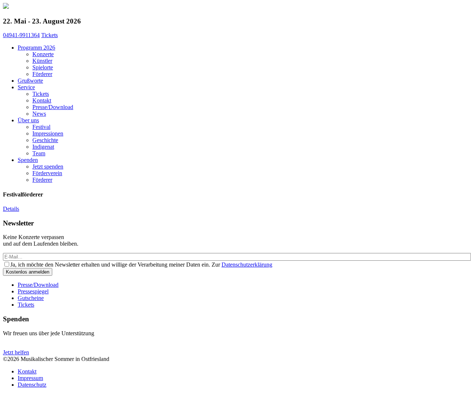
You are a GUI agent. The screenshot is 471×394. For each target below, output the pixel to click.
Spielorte (42, 67)
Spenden (28, 160)
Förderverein (47, 173)
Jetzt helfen (16, 352)
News (39, 114)
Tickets (49, 35)
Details (11, 209)
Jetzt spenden (47, 166)
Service (26, 87)
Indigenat (43, 147)
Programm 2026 (36, 47)
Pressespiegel (33, 291)
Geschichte (45, 140)
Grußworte (30, 80)
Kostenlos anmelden (27, 272)
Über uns (28, 120)
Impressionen (47, 133)
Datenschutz (32, 385)
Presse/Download (52, 107)
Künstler (42, 61)
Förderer (42, 74)
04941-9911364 (21, 35)
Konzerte (43, 54)
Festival (41, 127)
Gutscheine (31, 298)
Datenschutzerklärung (247, 264)
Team (38, 153)
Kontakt (41, 100)
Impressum (30, 378)
